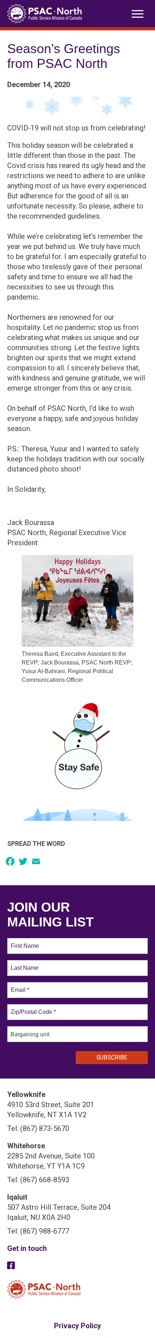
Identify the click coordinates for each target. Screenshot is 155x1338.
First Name (24, 941)
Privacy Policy (77, 1325)
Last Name (23, 963)
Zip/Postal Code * (32, 1008)
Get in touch (27, 1248)
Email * (19, 986)
